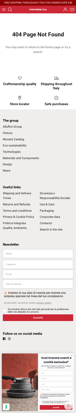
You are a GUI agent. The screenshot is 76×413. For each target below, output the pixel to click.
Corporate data (50, 217)
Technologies (12, 151)
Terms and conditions (17, 210)
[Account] (64, 9)
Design (7, 164)
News (6, 170)
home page (52, 47)
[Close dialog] (71, 355)
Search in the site (51, 229)
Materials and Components (21, 158)
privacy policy (43, 302)
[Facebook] (4, 338)
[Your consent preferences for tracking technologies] (6, 407)
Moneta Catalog (13, 139)
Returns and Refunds (16, 204)
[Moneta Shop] (38, 9)
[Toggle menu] (4, 9)
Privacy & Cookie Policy (18, 217)
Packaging (47, 210)
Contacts (46, 223)
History (8, 133)
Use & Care (47, 204)
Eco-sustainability (15, 145)
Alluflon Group (12, 126)
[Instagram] (9, 338)
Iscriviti (38, 318)
